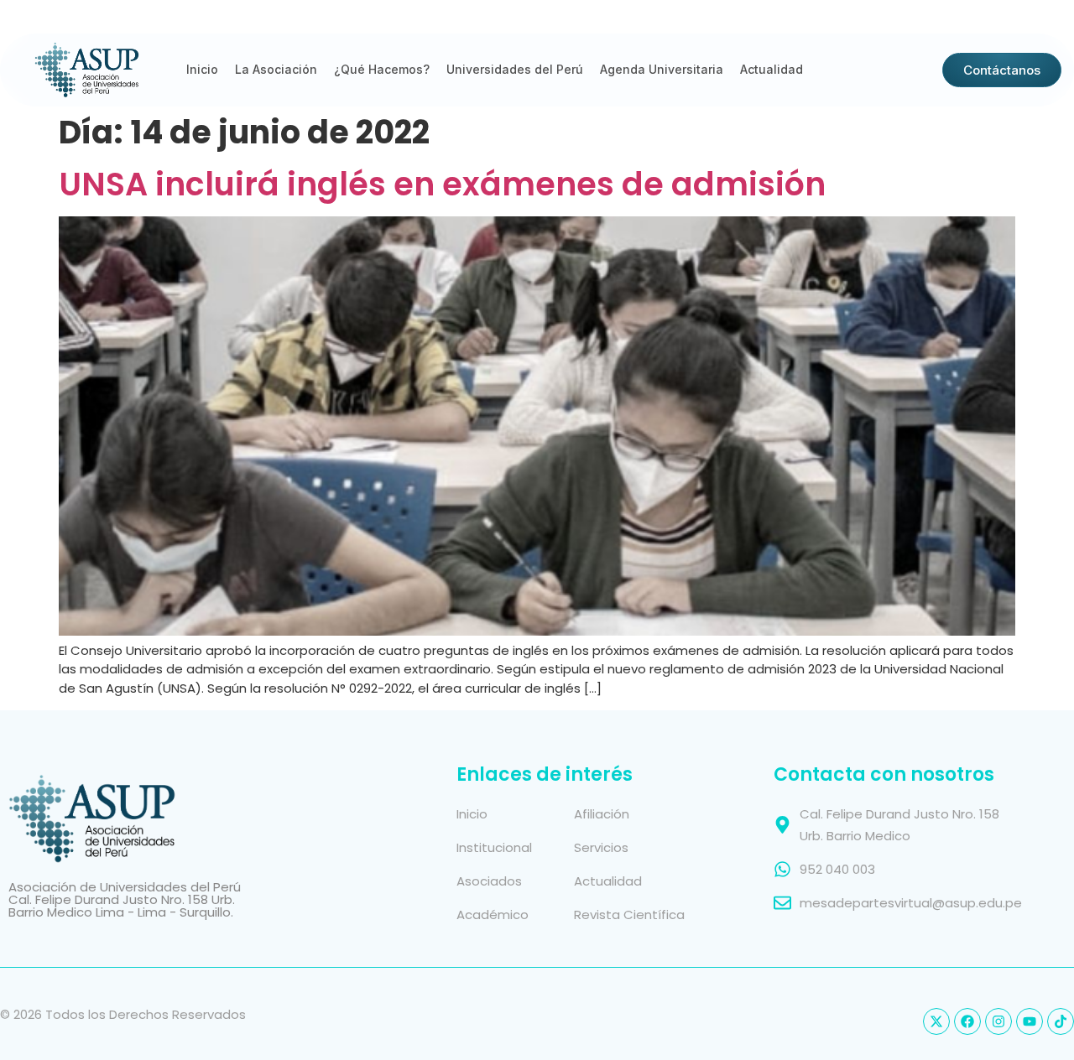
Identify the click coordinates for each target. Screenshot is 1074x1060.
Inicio (202, 69)
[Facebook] (967, 1021)
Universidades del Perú (514, 69)
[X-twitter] (936, 1021)
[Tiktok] (1060, 1021)
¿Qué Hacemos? (382, 69)
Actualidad (771, 69)
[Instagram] (998, 1021)
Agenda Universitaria (661, 69)
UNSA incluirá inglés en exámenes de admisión (442, 184)
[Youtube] (1029, 1021)
